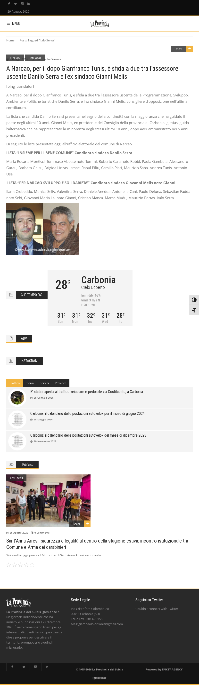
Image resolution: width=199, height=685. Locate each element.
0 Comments (42, 532)
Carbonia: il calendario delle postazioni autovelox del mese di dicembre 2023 (88, 435)
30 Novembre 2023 (45, 441)
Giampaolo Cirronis (48, 59)
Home (10, 40)
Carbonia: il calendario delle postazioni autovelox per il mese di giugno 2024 (87, 413)
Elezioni (15, 58)
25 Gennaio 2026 (44, 397)
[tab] (14, 383)
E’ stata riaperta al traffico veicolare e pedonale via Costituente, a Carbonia (86, 391)
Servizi (44, 383)
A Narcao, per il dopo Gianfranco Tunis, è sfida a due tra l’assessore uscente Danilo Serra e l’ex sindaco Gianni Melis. (92, 72)
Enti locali (35, 58)
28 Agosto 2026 (19, 532)
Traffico (14, 383)
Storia (30, 383)
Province (60, 383)
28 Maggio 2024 (43, 419)
